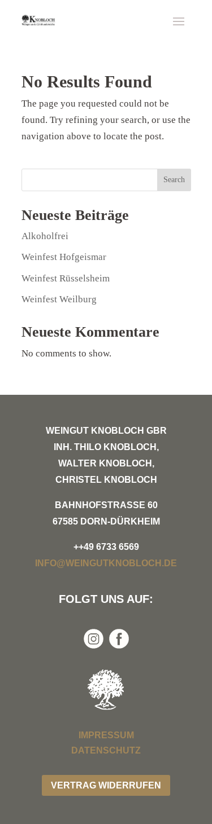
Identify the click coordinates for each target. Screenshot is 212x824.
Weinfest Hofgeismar (63, 257)
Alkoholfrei (44, 236)
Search (174, 179)
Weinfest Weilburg (59, 299)
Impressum (106, 735)
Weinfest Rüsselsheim (65, 278)
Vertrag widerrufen (106, 785)
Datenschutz (106, 750)
